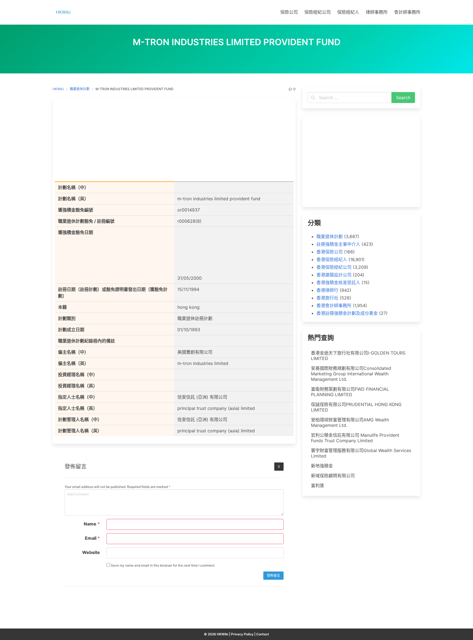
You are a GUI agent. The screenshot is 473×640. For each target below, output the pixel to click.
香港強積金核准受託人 (338, 282)
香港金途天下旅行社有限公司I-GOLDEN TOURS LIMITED (358, 355)
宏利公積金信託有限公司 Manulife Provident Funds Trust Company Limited (355, 437)
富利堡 (317, 485)
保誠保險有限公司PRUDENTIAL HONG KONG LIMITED (356, 407)
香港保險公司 (329, 252)
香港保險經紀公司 (333, 267)
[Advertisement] (174, 140)
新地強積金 (322, 465)
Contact (262, 634)
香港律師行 (327, 290)
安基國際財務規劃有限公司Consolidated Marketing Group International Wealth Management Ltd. (351, 373)
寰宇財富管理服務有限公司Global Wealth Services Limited (361, 453)
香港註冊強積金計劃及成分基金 (347, 313)
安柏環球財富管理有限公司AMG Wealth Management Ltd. (350, 422)
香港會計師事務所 (333, 305)
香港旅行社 (327, 298)
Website (91, 552)
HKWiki (58, 89)
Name (92, 524)
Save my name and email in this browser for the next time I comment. (162, 565)
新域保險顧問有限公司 (333, 475)
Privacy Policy (242, 634)
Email (92, 538)
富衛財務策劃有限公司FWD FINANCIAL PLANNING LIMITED (350, 391)
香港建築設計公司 (333, 275)
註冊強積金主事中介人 (338, 244)
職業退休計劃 (80, 89)
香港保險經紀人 (331, 259)
